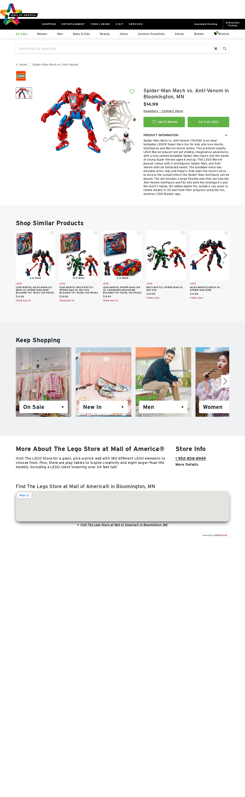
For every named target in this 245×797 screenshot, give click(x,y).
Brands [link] (199, 34)
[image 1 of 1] (24, 93)
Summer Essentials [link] (151, 34)
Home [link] (124, 34)
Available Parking (206, 24)
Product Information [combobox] (160, 135)
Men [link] (60, 34)
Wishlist (223, 33)
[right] (225, 255)
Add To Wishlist (168, 122)
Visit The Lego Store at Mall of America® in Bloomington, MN (124, 525)
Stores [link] (179, 34)
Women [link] (42, 34)
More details (186, 464)
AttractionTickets (233, 24)
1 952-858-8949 (190, 458)
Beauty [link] (105, 34)
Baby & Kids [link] (81, 34)
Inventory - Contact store (163, 111)
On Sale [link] (21, 34)
